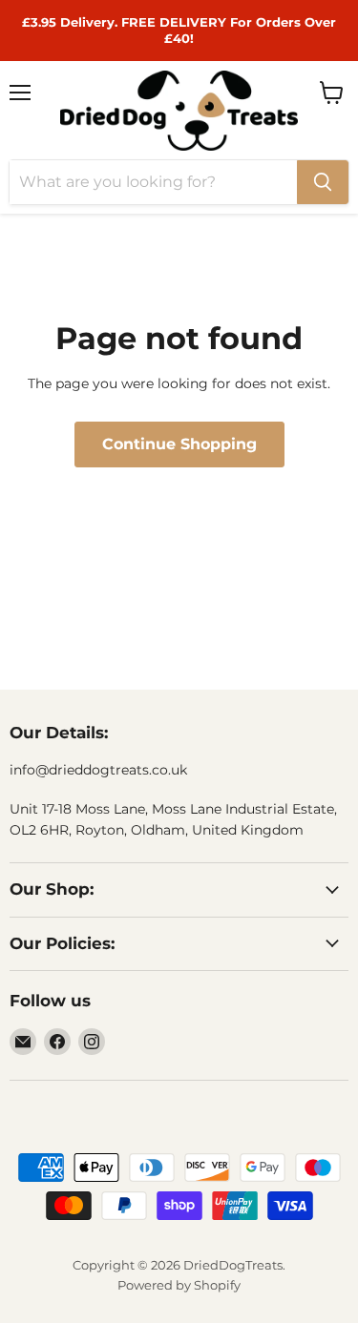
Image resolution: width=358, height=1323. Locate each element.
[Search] (322, 182)
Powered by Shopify (179, 1284)
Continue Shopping (179, 444)
